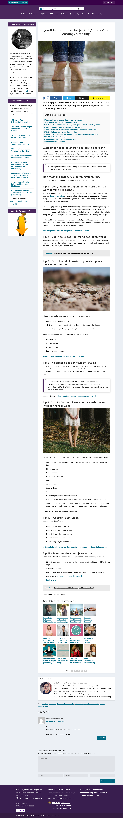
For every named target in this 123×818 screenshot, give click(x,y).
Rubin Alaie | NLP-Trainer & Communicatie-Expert (71, 683)
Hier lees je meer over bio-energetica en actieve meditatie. (66, 231)
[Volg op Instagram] (17, 810)
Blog (23, 14)
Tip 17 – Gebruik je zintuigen (56, 137)
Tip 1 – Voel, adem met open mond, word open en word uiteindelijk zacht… (73, 125)
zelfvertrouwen (44, 706)
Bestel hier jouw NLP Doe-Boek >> (61, 798)
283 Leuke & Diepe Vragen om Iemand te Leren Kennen (21, 129)
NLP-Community (95, 14)
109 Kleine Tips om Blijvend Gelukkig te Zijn (20, 121)
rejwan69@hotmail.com (55, 721)
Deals (64, 14)
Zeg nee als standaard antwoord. (69, 576)
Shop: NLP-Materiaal (49, 14)
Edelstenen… (51, 580)
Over (72, 14)
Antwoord (101, 738)
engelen (87, 704)
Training (33, 14)
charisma (52, 704)
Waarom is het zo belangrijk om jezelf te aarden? (64, 120)
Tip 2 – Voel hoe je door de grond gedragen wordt (63, 127)
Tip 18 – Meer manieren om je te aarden (60, 139)
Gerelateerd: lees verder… (56, 142)
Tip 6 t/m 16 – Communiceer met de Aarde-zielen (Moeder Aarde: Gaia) (71, 134)
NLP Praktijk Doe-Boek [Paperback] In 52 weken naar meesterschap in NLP (62, 805)
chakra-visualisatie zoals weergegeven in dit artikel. (76, 396)
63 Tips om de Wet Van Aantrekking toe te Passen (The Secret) (21, 193)
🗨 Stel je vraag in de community (29, 798)
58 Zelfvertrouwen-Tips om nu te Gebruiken (20, 136)
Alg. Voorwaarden (35, 815)
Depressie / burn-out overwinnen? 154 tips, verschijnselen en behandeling (19, 165)
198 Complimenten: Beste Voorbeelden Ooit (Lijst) (21, 150)
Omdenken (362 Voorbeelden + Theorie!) (20, 143)
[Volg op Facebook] (23, 810)
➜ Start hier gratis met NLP (18, 2)
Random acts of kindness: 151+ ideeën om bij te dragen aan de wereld (21, 175)
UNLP (28, 91)
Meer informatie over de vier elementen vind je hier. (63, 356)
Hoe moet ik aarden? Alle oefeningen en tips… (62, 122)
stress (102, 704)
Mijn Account (55, 815)
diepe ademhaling (57, 196)
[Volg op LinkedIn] (20, 810)
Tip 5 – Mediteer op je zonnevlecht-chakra (61, 132)
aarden (45, 704)
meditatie (95, 704)
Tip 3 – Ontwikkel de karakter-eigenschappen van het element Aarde (71, 130)
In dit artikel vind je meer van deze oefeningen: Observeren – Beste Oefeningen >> (75, 547)
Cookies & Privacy (46, 815)
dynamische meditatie (65, 704)
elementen (79, 704)
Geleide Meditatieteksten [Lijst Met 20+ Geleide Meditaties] (21, 184)
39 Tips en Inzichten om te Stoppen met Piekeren (21, 157)
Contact (81, 14)
